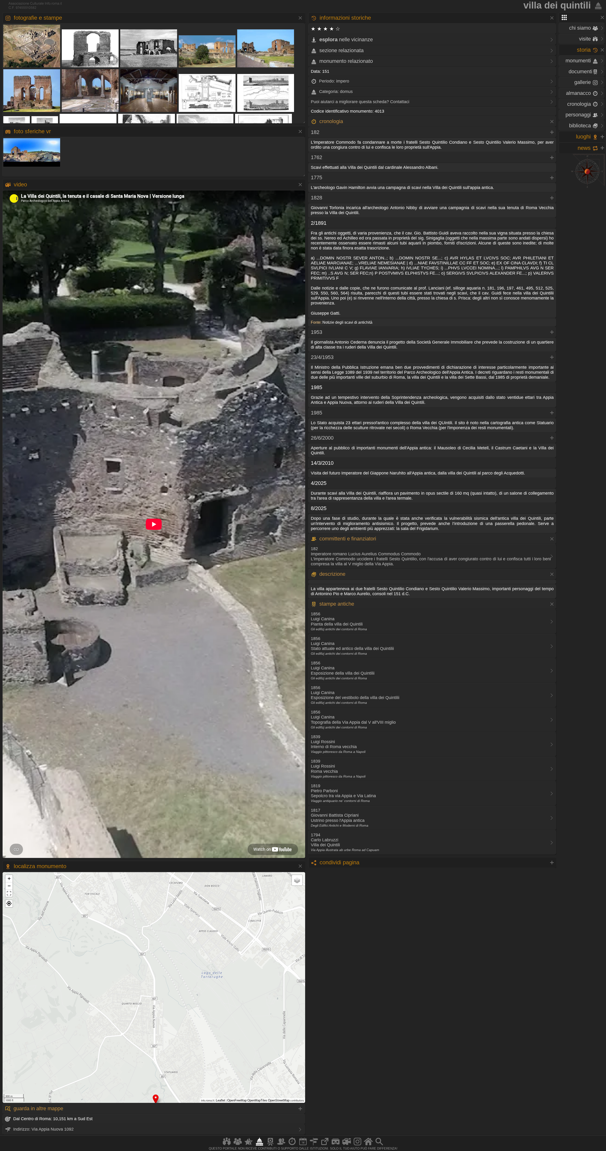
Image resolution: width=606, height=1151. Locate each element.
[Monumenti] (259, 1145)
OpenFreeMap (237, 1100)
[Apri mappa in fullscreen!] (9, 893)
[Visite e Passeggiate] (226, 1145)
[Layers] (297, 880)
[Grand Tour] (248, 1145)
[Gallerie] (357, 1145)
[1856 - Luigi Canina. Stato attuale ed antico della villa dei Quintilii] (265, 112)
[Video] (346, 1145)
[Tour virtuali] (335, 1145)
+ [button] (9, 878)
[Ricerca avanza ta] (379, 1145)
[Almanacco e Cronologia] (292, 1145)
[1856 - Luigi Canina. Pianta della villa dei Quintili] (207, 112)
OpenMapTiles (257, 1100)
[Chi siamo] (237, 1145)
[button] (9, 903)
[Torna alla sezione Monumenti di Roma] (597, 5)
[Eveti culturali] (303, 1145)
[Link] (324, 1145)
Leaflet (220, 1100)
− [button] (9, 886)
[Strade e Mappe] (313, 1145)
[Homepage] (368, 1145)
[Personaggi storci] (281, 1145)
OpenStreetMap (279, 1100)
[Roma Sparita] (270, 1145)
